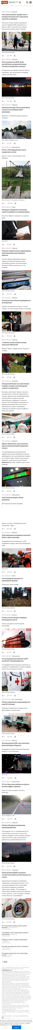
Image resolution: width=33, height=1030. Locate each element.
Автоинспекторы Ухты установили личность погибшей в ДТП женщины (16, 110)
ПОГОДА (10, 955)
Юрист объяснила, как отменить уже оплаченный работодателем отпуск (15, 446)
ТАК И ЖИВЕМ (6, 948)
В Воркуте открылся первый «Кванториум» (15, 939)
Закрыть (16, 1027)
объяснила (5, 462)
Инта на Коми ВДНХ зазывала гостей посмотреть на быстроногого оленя (16, 875)
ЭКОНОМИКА (15, 381)
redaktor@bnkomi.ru (7, 970)
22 (4, 203)
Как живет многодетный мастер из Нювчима (15, 946)
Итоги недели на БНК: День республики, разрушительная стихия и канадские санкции (14, 64)
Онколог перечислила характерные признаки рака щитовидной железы (16, 253)
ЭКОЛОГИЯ (14, 615)
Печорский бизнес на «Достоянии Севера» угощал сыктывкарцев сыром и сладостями (15, 386)
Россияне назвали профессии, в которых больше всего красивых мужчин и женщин (15, 17)
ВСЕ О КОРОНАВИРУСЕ (17, 699)
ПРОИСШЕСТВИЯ (16, 147)
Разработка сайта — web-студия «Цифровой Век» (15, 1015)
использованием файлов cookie (15, 1024)
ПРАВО (13, 207)
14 (4, 778)
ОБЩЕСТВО (14, 12)
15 (4, 736)
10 (4, 572)
